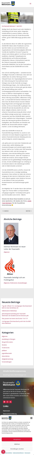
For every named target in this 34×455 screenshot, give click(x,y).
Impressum (27, 453)
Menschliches (6, 356)
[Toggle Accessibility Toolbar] (3, 452)
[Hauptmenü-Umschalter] (30, 3)
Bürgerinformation (7, 342)
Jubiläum (4, 350)
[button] (31, 418)
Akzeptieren (17, 439)
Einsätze (4, 345)
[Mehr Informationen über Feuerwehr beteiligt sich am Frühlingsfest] (11, 265)
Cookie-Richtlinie (8, 453)
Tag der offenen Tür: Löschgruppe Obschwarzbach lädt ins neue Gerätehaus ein (17, 307)
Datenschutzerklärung (18, 453)
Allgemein (7, 252)
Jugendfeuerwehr (7, 353)
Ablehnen (17, 444)
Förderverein (13, 283)
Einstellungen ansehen (17, 449)
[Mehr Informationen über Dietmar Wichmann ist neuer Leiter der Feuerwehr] (11, 233)
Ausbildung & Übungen (8, 339)
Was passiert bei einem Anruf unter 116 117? (15, 318)
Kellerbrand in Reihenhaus (9, 311)
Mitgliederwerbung (7, 359)
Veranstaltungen (22, 283)
